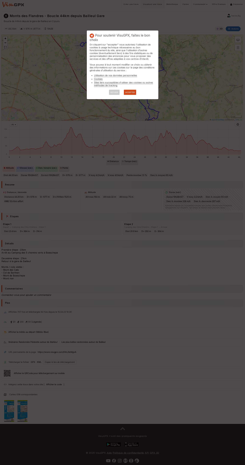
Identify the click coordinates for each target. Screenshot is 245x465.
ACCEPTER (130, 92)
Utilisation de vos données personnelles (115, 75)
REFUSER (114, 92)
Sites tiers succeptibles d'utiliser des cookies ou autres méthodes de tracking (123, 84)
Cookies (98, 79)
